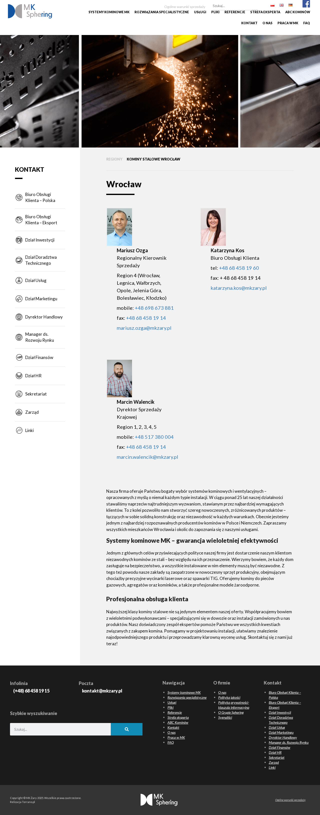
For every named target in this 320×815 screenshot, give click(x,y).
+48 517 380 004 (154, 437)
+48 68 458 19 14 (146, 318)
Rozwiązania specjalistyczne (161, 12)
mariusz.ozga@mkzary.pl (144, 328)
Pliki (215, 12)
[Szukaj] (255, 5)
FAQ (306, 23)
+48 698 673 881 (154, 308)
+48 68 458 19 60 (239, 268)
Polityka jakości (229, 697)
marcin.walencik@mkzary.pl (147, 457)
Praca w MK (288, 23)
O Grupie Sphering (231, 712)
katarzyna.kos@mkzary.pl (238, 288)
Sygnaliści (225, 717)
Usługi (200, 12)
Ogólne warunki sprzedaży (290, 800)
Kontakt (249, 23)
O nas (267, 23)
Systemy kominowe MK (109, 12)
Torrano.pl (28, 802)
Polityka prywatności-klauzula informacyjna (233, 705)
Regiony (114, 159)
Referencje (234, 12)
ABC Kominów (297, 12)
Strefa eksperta (265, 12)
